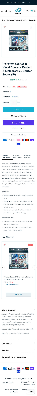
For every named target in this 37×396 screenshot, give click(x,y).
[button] (2, 11)
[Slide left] (3, 267)
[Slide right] (34, 267)
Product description (6, 156)
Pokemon (10, 20)
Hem (3, 20)
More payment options (18, 128)
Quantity (6, 102)
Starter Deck (20, 20)
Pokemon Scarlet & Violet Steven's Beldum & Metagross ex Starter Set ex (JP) (18, 278)
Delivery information (17, 156)
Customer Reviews (27, 156)
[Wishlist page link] (27, 11)
